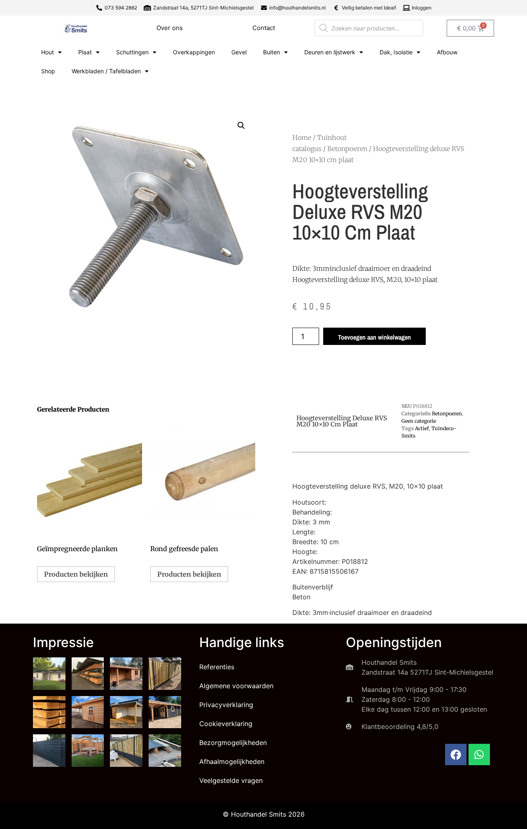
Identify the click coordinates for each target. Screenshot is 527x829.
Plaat (85, 52)
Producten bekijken (76, 574)
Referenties (216, 667)
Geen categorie (418, 421)
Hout (47, 52)
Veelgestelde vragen (231, 780)
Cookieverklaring (225, 724)
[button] (241, 125)
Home (301, 137)
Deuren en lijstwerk (329, 52)
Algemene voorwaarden (236, 686)
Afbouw (447, 52)
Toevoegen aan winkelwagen (374, 337)
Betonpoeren (347, 148)
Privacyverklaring (226, 705)
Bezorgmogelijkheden (233, 742)
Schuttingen (132, 52)
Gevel (239, 52)
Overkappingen (194, 52)
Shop (48, 71)
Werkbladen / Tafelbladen (106, 71)
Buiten (271, 52)
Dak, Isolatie (396, 52)
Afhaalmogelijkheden (231, 761)
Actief (422, 428)
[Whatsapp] (479, 754)
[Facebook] (455, 754)
